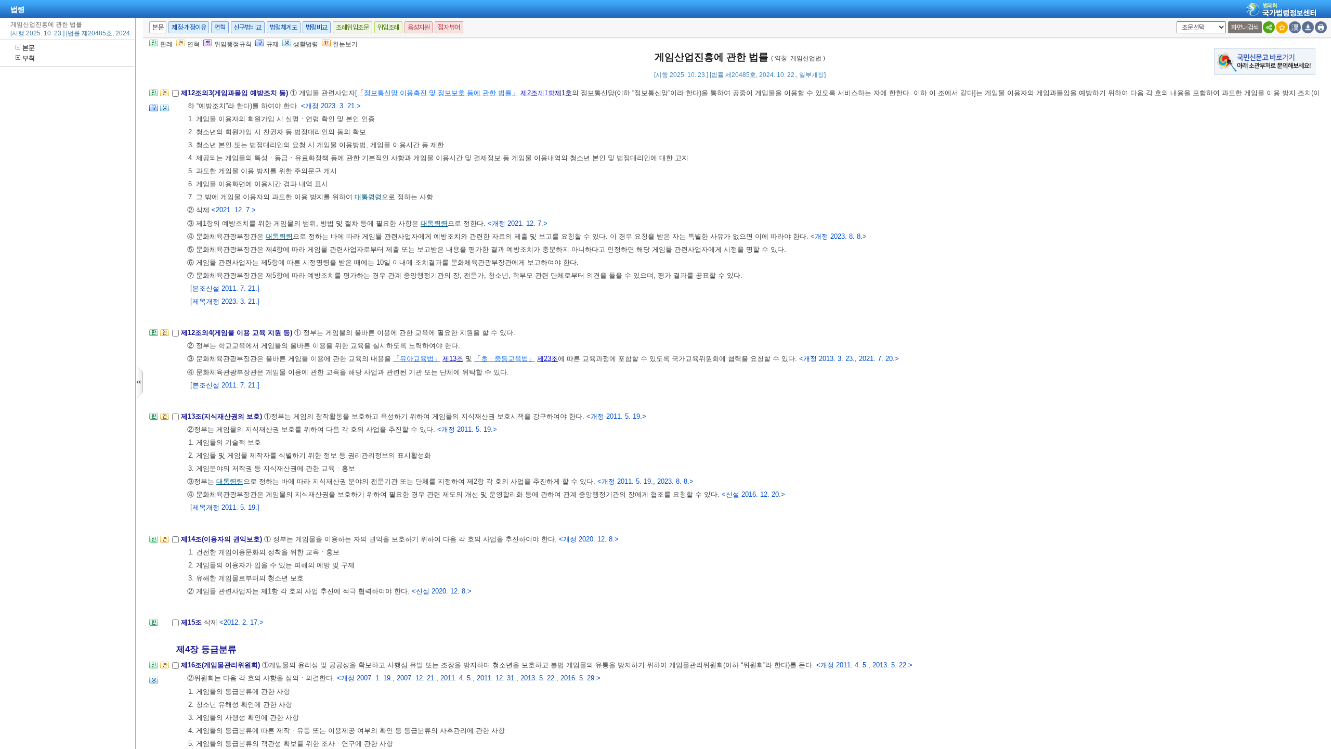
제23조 (547, 359)
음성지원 (418, 27)
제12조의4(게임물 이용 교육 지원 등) (237, 333)
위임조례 (388, 27)
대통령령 (368, 197)
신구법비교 (248, 27)
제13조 (452, 359)
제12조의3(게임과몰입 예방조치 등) (235, 93)
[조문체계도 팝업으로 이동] (153, 96)
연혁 (219, 27)
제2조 (529, 93)
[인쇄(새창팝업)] (1321, 27)
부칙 (28, 58)
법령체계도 (283, 27)
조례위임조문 (352, 27)
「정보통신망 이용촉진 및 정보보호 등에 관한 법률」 (437, 93)
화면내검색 (1245, 27)
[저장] (1308, 27)
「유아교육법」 (416, 359)
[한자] (1295, 27)
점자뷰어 (449, 27)
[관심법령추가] (1282, 27)
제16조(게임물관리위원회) (221, 665)
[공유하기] (1269, 27)
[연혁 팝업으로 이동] (164, 96)
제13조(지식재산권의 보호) (222, 416)
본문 (28, 47)
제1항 (546, 93)
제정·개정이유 (189, 27)
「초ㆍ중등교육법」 (504, 359)
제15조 (192, 622)
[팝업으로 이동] (164, 111)
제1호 (563, 93)
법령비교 (317, 27)
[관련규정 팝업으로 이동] (153, 111)
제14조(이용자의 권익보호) (222, 539)
